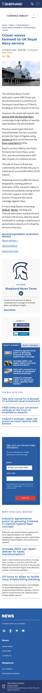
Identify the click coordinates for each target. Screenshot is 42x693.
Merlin (14, 209)
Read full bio (9, 310)
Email (10, 462)
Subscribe (6, 651)
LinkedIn (21, 293)
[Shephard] (12, 3)
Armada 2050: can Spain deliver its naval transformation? (19, 551)
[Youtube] (23, 631)
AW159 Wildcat (9, 245)
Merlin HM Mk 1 (10, 240)
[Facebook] (10, 631)
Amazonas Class (10, 251)
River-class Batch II (12, 143)
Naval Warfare (22, 25)
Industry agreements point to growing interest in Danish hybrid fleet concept (20, 522)
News (12, 25)
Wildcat (6, 209)
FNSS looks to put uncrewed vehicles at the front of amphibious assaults (20, 410)
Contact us (6, 656)
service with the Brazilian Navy (18, 116)
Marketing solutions (10, 673)
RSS (4, 56)
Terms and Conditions (15, 683)
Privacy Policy (18, 486)
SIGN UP (25, 498)
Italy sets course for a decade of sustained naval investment (21, 400)
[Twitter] (17, 631)
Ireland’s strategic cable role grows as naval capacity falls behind (20, 421)
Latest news (7, 646)
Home (4, 25)
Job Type (11, 473)
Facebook (23, 325)
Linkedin (23, 334)
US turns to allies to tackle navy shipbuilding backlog (21, 578)
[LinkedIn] (4, 631)
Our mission (7, 669)
